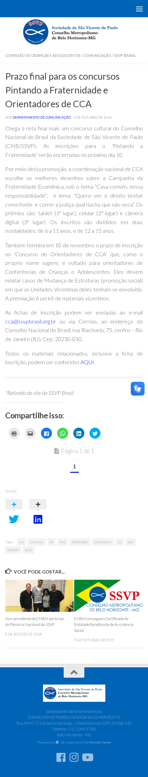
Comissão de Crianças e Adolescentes (43, 55)
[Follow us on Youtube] (87, 757)
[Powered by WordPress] (57, 742)
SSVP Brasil (125, 55)
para (130, 542)
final (62, 542)
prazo (28, 550)
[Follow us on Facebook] (61, 757)
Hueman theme (100, 742)
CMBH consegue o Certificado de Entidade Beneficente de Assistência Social (104, 624)
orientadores (103, 542)
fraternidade (80, 542)
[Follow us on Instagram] (74, 757)
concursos (36, 542)
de (51, 542)
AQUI (87, 362)
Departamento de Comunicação (42, 117)
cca (21, 542)
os (119, 542)
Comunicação (97, 55)
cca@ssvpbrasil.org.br (30, 321)
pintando (13, 550)
